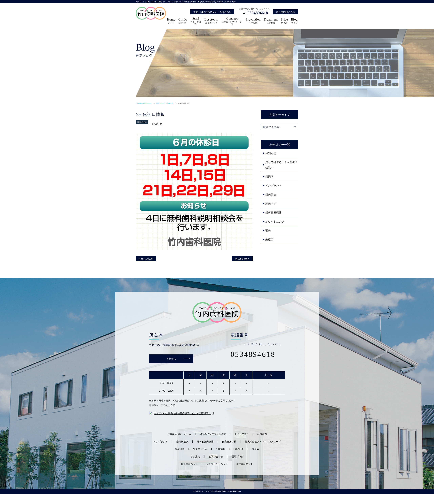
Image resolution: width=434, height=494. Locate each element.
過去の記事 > (242, 258)
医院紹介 (182, 21)
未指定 (269, 239)
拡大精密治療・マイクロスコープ (263, 441)
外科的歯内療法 (205, 441)
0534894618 (255, 13)
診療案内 (271, 21)
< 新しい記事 (146, 258)
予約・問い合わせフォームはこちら (212, 11)
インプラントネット (217, 464)
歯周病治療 (182, 441)
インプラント (273, 185)
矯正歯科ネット (189, 464)
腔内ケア (270, 203)
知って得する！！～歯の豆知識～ (281, 165)
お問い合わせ (216, 456)
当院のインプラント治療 (232, 21)
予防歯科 (253, 21)
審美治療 (179, 449)
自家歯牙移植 (229, 441)
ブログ (294, 21)
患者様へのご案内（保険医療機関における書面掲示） (182, 413)
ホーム (171, 21)
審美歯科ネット (244, 464)
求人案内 (195, 456)
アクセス (171, 358)
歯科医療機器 (273, 212)
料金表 (284, 21)
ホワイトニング (274, 221)
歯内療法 (270, 194)
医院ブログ (237, 456)
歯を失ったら (211, 21)
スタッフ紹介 (196, 21)
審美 (268, 230)
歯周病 (269, 176)
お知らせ (270, 153)
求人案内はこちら (285, 11)
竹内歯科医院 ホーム (179, 434)
